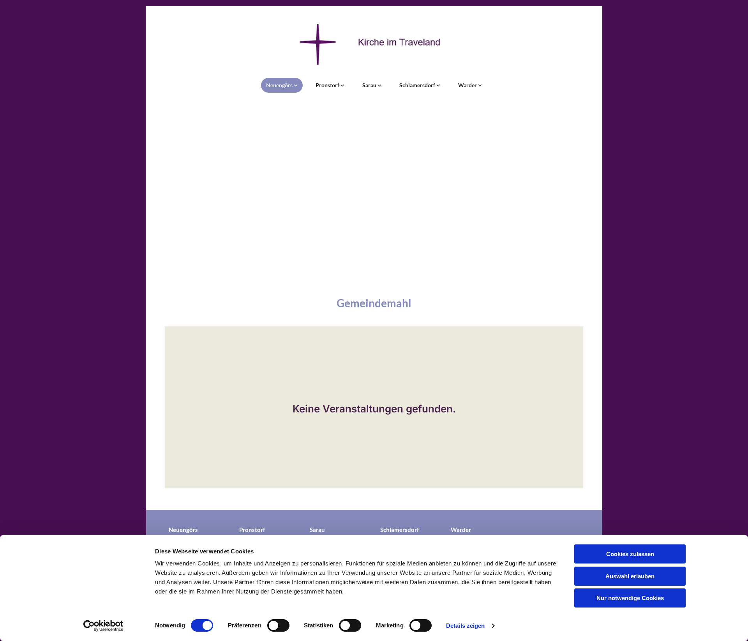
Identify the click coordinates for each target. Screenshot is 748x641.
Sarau (370, 85)
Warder (468, 85)
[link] (282, 85)
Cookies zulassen (630, 554)
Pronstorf (328, 85)
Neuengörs (280, 85)
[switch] (278, 625)
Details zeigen (465, 625)
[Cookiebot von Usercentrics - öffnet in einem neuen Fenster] (103, 626)
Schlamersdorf (417, 85)
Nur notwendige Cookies (630, 598)
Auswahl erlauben (629, 576)
